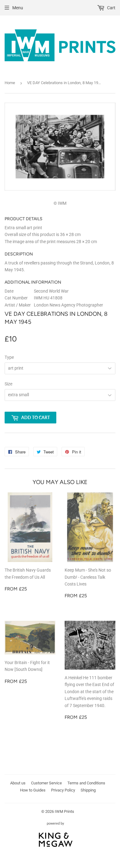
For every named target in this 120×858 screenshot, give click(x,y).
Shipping (88, 790)
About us (18, 783)
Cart (110, 7)
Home (10, 82)
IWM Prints (64, 811)
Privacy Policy (63, 790)
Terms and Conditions (86, 783)
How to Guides (33, 790)
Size (8, 383)
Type (9, 357)
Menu (17, 7)
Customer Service (46, 783)
